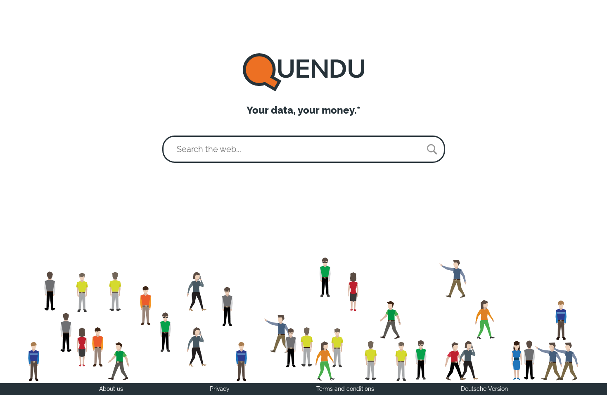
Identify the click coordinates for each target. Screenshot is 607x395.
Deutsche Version (484, 388)
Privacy (220, 388)
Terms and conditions (345, 388)
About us (111, 388)
